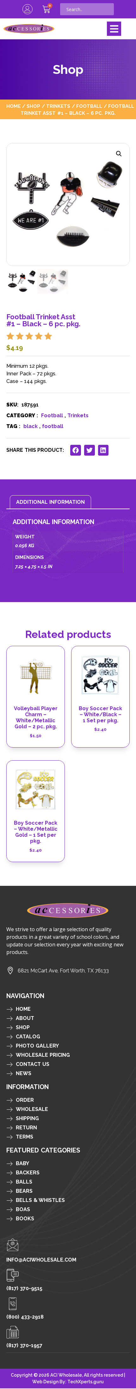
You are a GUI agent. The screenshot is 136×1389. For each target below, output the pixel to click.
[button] (114, 29)
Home (13, 106)
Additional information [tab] (50, 502)
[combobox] (87, 9)
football (52, 426)
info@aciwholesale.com (41, 1260)
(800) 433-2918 (25, 1317)
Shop (33, 106)
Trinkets (58, 106)
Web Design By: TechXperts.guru (68, 1381)
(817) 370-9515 (24, 1288)
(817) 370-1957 (24, 1345)
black (30, 426)
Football (89, 106)
